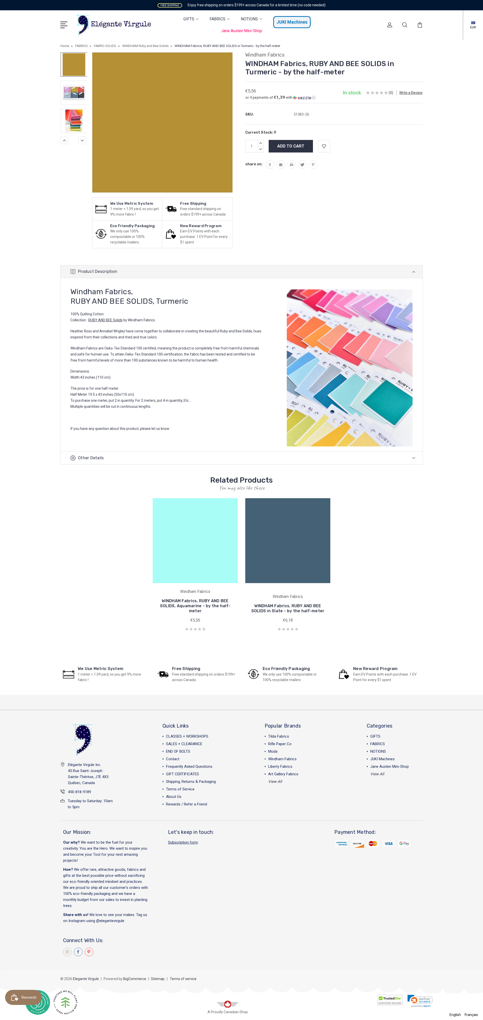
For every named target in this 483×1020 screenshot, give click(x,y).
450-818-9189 (79, 792)
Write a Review (411, 93)
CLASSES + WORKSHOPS (187, 736)
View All (275, 781)
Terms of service (183, 979)
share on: (253, 164)
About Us (173, 796)
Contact (172, 759)
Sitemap (158, 979)
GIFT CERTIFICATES (182, 774)
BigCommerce (134, 979)
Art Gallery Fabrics (283, 774)
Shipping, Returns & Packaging (191, 781)
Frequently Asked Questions (189, 766)
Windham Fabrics (282, 759)
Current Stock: (260, 132)
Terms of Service (180, 789)
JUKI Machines (291, 22)
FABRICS (217, 19)
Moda (272, 751)
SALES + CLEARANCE (184, 744)
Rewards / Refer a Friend (186, 804)
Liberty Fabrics (280, 766)
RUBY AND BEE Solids (105, 320)
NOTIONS (249, 19)
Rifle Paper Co (280, 744)
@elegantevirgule (110, 921)
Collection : (79, 320)
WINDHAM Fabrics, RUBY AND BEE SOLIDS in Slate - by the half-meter (288, 608)
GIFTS (188, 19)
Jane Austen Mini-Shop (241, 30)
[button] (280, 97)
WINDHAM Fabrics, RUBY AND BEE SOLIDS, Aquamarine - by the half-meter (195, 605)
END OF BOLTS (178, 751)
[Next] (82, 140)
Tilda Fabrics (278, 736)
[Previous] (64, 140)
